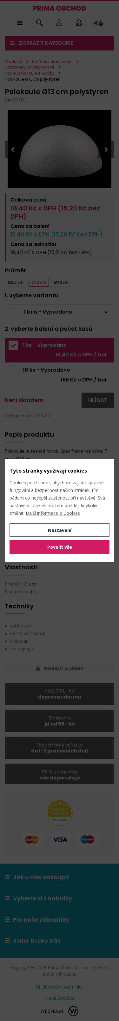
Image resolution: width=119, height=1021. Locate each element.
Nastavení (59, 530)
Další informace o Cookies (53, 513)
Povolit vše (59, 547)
